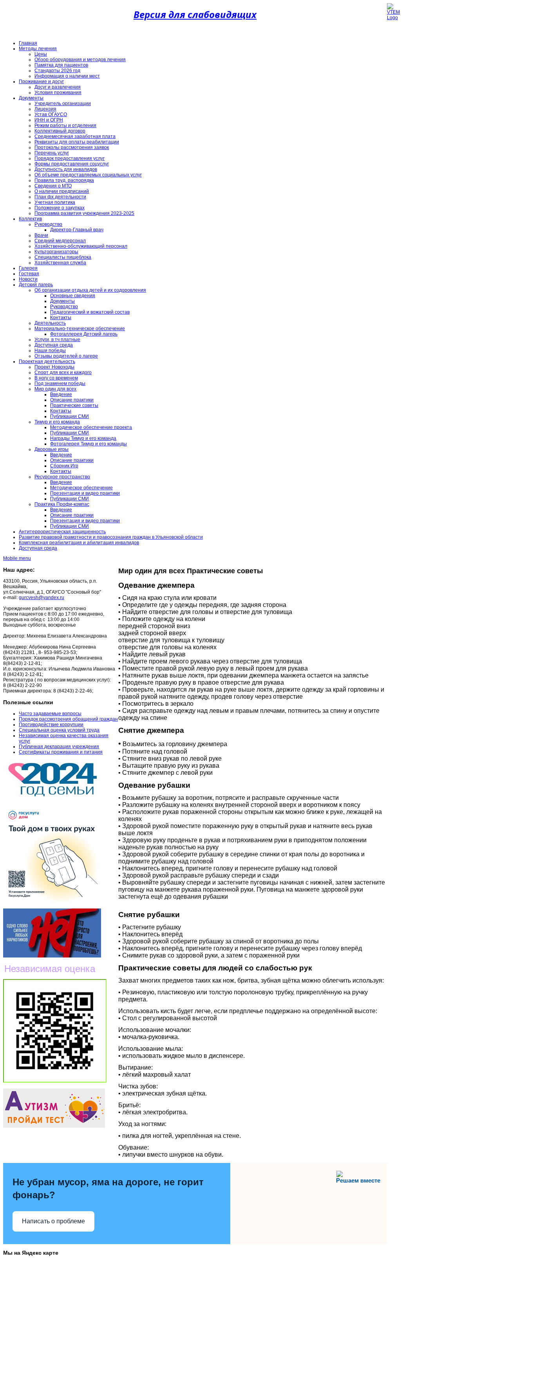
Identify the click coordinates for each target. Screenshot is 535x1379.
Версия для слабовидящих (195, 14)
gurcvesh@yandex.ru (41, 597)
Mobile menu (17, 558)
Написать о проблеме (53, 1221)
